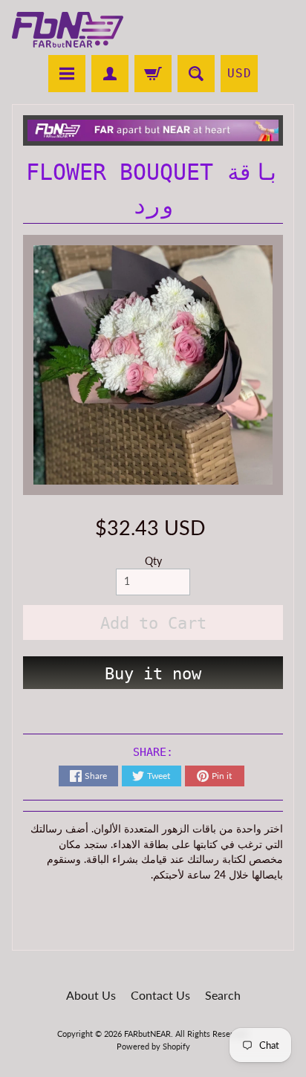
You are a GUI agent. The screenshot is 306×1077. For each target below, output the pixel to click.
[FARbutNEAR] (67, 30)
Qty (153, 561)
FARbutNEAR (147, 1033)
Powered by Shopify (153, 1046)
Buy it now (153, 673)
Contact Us (160, 995)
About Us (91, 995)
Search (223, 995)
